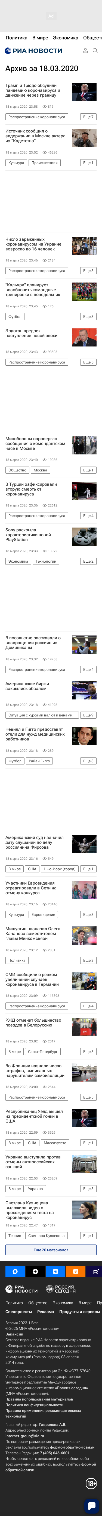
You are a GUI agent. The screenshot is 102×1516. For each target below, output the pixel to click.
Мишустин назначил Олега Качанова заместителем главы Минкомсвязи (32, 933)
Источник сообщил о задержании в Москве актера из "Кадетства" (35, 136)
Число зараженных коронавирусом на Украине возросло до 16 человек (33, 244)
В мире (85, 1302)
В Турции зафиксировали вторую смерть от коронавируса (31, 489)
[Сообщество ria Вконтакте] (55, 1271)
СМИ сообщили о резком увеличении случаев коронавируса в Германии (32, 979)
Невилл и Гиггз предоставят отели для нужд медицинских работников (35, 734)
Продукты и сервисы (79, 1311)
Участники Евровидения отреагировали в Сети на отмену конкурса (31, 888)
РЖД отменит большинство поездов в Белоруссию (33, 1023)
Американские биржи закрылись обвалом (27, 686)
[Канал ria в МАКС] (15, 1271)
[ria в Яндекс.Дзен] (35, 1271)
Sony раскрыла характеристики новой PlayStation (28, 535)
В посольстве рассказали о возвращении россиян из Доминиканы (33, 642)
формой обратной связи (72, 1447)
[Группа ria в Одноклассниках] (75, 1271)
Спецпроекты (18, 1311)
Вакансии (14, 1334)
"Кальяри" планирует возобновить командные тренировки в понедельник (32, 290)
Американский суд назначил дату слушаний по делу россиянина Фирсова (34, 842)
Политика (14, 1302)
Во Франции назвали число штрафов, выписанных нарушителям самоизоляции (34, 1070)
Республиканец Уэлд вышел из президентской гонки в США (34, 1116)
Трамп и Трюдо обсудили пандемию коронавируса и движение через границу (32, 90)
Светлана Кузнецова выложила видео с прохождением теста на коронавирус (29, 1210)
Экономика (63, 1302)
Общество (37, 1302)
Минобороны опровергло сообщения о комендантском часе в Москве (35, 443)
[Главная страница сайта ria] (32, 50)
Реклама (45, 1311)
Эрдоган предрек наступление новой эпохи (31, 333)
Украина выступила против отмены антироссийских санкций (33, 1162)
